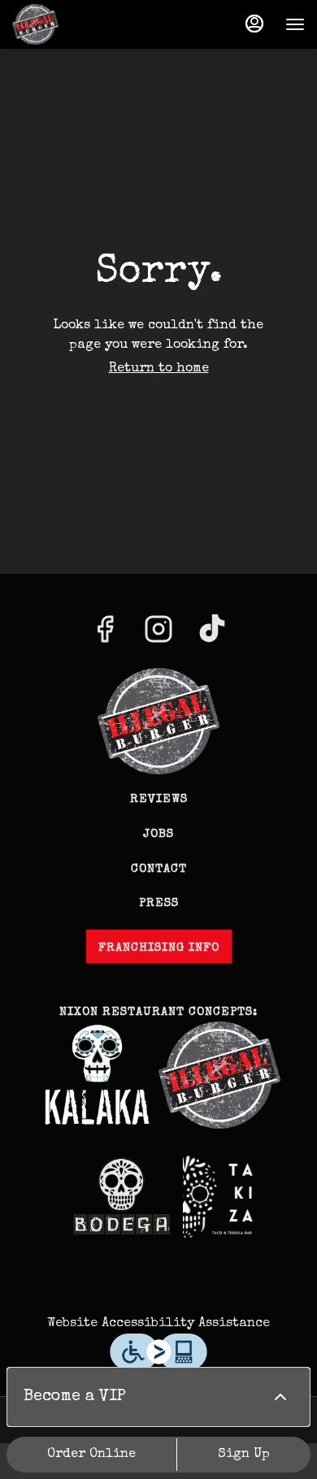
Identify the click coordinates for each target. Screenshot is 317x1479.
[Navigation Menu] (295, 24)
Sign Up (244, 1454)
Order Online (91, 1454)
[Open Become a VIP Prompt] (280, 1396)
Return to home (159, 368)
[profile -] (254, 23)
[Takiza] (219, 1196)
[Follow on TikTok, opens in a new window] (212, 636)
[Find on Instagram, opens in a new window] (158, 636)
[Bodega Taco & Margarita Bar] (122, 1196)
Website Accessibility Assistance (158, 1323)
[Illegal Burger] (158, 719)
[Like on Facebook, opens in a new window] (104, 636)
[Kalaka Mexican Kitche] (97, 1074)
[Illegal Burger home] (85, 24)
